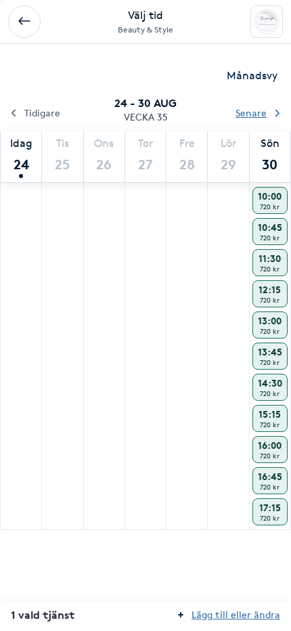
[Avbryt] (24, 21)
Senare (251, 112)
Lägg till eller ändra (236, 614)
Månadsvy (252, 75)
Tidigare (42, 112)
